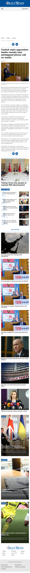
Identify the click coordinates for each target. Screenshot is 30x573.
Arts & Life (14, 553)
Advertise (3, 568)
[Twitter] (17, 44)
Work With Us (18, 565)
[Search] (23, 8)
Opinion (23, 551)
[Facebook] (13, 44)
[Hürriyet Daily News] (15, 3)
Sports (22, 553)
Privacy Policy (4, 565)
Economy (13, 551)
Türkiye (8, 38)
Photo (12, 555)
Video (3, 555)
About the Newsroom (6, 566)
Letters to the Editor (20, 566)
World (3, 553)
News (2, 38)
